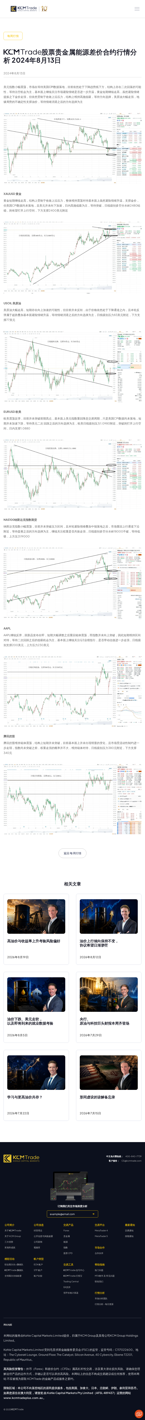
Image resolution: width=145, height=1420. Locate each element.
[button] (137, 8)
